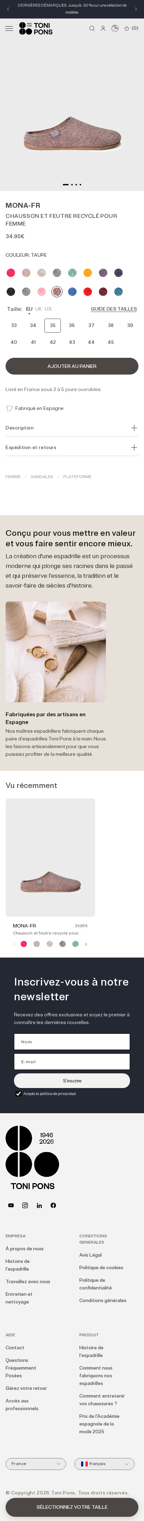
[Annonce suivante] (136, 9)
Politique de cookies (101, 1268)
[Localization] (114, 28)
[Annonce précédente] (8, 9)
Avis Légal (90, 1255)
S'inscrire (72, 1080)
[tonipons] (39, 1205)
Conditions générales (103, 1300)
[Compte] (103, 28)
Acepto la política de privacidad (49, 1094)
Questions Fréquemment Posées (21, 1368)
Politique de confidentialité (95, 1284)
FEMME (13, 476)
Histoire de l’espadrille (18, 1265)
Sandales (42, 476)
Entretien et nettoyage (19, 1298)
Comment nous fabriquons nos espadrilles (96, 1375)
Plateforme (77, 476)
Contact (15, 1348)
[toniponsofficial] (53, 1205)
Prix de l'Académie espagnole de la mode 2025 (99, 1424)
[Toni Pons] (35, 28)
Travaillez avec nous (28, 1282)
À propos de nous (25, 1249)
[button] (9, 28)
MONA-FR (24, 926)
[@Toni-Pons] (11, 1205)
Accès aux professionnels (22, 1405)
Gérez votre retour (26, 1388)
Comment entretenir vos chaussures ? (102, 1400)
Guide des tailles (114, 309)
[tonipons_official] (25, 1205)
